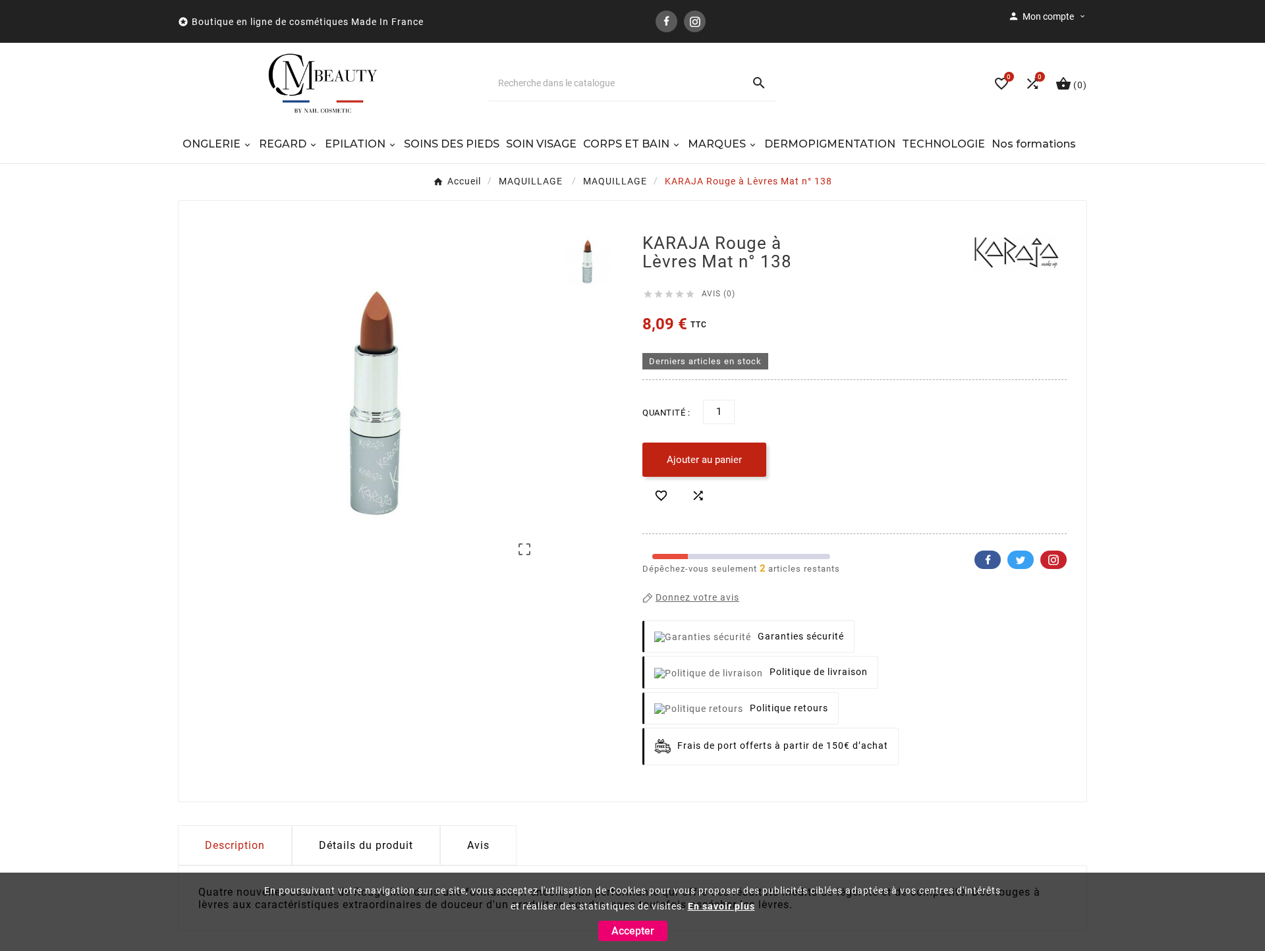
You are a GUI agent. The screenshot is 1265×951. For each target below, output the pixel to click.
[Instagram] (695, 21)
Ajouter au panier (704, 460)
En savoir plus (721, 906)
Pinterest (1053, 560)
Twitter (1020, 560)
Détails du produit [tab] (366, 845)
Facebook (987, 560)
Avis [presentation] (478, 845)
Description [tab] (235, 845)
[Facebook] (666, 21)
